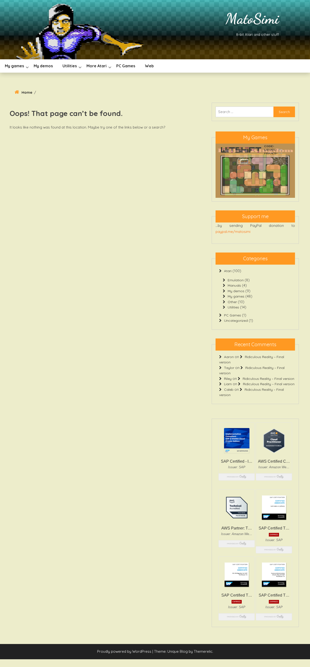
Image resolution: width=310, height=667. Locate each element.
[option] (255, 172)
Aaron (229, 359)
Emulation (236, 283)
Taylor (229, 370)
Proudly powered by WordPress (124, 654)
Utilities (69, 65)
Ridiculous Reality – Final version (268, 381)
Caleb (228, 392)
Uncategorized (236, 323)
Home (27, 92)
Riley (228, 381)
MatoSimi (252, 18)
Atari (228, 273)
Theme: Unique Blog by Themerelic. (183, 654)
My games (14, 65)
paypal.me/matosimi (233, 234)
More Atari (96, 65)
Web (149, 65)
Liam (228, 386)
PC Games (125, 65)
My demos (43, 65)
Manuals (234, 288)
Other (232, 304)
